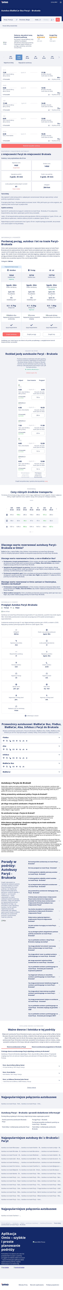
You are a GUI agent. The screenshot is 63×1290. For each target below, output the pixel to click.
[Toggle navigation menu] (61, 2)
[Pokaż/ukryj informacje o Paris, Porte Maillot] (59, 1073)
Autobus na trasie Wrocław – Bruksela (13, 1151)
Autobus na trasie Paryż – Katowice (12, 1185)
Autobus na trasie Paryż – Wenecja (12, 1192)
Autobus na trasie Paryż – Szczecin (12, 1199)
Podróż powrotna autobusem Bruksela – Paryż (14, 1121)
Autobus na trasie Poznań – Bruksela (12, 1155)
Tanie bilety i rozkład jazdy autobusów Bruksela (44, 1128)
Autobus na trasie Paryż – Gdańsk (11, 1188)
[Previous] (6, 508)
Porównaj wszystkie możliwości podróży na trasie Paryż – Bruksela (45, 1123)
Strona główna (5, 1223)
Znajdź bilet (16, 168)
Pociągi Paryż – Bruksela (39, 1120)
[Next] (59, 57)
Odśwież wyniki (30, 373)
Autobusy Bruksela (46, 1223)
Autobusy (15, 1223)
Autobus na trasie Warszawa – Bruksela (13, 1148)
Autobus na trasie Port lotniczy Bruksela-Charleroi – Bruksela (20, 1166)
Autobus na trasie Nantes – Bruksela (12, 1173)
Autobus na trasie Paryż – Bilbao (31, 1196)
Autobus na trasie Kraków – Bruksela (32, 1148)
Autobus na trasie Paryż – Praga (31, 1188)
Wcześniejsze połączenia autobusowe (25, 475)
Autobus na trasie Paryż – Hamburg (32, 1199)
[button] (38, 20)
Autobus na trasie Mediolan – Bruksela (33, 1155)
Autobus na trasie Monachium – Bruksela (34, 1162)
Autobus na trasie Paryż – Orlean (31, 1104)
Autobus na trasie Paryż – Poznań (31, 1185)
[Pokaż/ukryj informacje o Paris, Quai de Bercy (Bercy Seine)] (59, 1066)
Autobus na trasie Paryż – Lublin (51, 1192)
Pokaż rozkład (16, 189)
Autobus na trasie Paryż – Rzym (11, 1181)
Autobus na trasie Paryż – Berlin (31, 1192)
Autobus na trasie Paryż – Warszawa (32, 1173)
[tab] (8, 62)
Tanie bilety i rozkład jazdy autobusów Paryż (15, 1127)
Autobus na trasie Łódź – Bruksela (11, 1159)
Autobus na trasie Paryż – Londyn (11, 1177)
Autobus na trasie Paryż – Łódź (51, 1188)
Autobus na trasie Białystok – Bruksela (13, 1170)
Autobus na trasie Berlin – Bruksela (32, 1159)
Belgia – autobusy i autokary (29, 1223)
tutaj (46, 481)
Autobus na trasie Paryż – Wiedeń (52, 1196)
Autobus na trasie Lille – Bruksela (31, 1170)
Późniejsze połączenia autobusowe (38, 475)
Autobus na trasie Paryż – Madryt (31, 1181)
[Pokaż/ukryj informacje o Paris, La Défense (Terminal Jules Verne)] (59, 1080)
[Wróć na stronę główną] (4, 2)
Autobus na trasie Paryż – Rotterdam (12, 1104)
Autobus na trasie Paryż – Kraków (52, 1173)
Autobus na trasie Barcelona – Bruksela (33, 1151)
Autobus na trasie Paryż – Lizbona (52, 1181)
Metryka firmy (23, 1285)
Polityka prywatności (52, 1285)
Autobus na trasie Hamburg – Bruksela (13, 1162)
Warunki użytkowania (37, 1285)
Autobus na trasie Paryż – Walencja (12, 1196)
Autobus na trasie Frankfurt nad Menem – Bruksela (37, 1166)
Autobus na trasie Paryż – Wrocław (32, 1177)
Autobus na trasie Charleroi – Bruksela (13, 1215)
